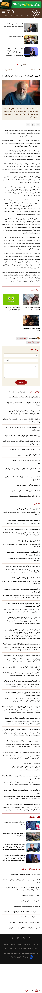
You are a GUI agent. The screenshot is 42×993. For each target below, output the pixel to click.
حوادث (16, 15)
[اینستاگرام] (18, 938)
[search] (13, 11)
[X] (24, 938)
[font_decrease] (28, 124)
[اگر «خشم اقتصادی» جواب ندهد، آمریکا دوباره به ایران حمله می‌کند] (31, 27)
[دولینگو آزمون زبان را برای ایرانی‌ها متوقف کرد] (11, 299)
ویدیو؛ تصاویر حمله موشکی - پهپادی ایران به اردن (21, 741)
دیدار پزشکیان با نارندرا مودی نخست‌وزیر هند (23, 490)
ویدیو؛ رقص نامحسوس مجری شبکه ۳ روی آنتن (22, 804)
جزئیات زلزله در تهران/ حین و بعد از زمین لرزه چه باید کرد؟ (21, 668)
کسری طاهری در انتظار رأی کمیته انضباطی (24, 449)
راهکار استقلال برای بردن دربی (28, 455)
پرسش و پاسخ (32, 948)
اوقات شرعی (22, 948)
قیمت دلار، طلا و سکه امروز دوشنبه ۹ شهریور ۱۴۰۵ (21, 529)
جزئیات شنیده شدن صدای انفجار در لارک (24, 766)
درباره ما (35, 944)
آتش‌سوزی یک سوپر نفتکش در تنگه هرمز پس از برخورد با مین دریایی (23, 694)
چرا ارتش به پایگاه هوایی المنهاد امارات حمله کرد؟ (21, 566)
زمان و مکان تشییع (33, 342)
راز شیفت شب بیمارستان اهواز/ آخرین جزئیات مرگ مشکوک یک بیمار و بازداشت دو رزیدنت (22, 631)
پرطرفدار (21, 391)
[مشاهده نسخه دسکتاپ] (8, 11)
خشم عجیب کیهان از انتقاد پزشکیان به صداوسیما (21, 718)
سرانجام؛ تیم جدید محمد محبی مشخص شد (23, 520)
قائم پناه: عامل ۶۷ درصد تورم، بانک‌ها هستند (23, 397)
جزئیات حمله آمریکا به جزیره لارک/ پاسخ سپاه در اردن (20, 729)
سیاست (27, 15)
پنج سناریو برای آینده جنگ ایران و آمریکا (14, 823)
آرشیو (19, 944)
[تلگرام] (12, 938)
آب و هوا (13, 948)
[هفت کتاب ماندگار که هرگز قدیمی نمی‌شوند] (31, 299)
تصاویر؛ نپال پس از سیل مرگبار (28, 541)
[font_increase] (38, 124)
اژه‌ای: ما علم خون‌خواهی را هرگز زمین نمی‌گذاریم (21, 435)
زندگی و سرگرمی (7, 15)
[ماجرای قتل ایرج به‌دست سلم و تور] (31, 320)
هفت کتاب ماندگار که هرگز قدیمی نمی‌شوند (32, 308)
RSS (6, 948)
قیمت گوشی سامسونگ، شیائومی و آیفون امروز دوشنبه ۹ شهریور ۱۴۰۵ (23, 553)
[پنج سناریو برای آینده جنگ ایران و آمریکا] (33, 825)
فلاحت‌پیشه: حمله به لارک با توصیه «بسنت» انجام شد (20, 752)
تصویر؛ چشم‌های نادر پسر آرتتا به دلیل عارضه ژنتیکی (24, 928)
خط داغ (37, 504)
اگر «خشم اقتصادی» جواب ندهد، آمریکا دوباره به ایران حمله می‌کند (13, 25)
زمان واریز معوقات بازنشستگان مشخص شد (24, 496)
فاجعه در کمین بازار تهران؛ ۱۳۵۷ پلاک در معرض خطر (14, 834)
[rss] (30, 938)
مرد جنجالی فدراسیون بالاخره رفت (30, 917)
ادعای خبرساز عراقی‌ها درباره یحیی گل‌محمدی (23, 617)
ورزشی (22, 15)
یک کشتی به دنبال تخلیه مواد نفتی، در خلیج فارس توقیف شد (22, 911)
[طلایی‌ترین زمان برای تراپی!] (31, 39)
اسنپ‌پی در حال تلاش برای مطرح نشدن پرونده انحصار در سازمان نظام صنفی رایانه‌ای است (23, 412)
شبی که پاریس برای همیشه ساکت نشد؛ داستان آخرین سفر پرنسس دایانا (23, 605)
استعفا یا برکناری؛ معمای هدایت (27, 485)
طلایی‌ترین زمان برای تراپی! (15, 36)
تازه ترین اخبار (34, 391)
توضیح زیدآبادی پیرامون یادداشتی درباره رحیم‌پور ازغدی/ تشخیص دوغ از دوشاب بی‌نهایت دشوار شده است (23, 888)
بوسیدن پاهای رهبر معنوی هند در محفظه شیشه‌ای (25, 922)
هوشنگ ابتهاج (21, 338)
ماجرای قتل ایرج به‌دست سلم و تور (31, 329)
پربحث (11, 391)
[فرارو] (35, 13)
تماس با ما (26, 944)
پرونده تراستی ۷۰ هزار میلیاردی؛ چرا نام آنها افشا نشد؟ (20, 706)
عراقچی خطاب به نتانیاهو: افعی (27, 509)
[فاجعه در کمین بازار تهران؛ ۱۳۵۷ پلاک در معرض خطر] (33, 836)
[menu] (4, 11)
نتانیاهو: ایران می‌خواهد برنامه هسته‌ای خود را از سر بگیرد (22, 791)
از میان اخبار (35, 290)
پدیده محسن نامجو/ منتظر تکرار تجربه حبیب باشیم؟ (20, 644)
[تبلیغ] (21, 4)
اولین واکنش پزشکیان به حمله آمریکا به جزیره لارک (21, 681)
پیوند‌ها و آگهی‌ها (9, 944)
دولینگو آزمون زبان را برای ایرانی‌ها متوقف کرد (12, 308)
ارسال (21, 382)
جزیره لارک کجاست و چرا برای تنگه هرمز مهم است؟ (20, 655)
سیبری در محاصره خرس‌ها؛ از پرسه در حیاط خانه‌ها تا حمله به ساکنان (21, 777)
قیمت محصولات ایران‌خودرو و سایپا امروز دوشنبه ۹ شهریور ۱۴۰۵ (22, 590)
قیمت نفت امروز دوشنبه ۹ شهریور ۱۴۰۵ (25, 578)
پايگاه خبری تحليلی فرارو (17, 953)
